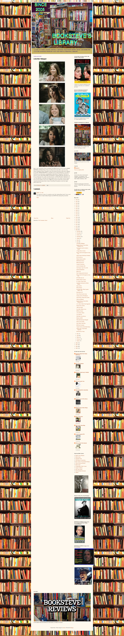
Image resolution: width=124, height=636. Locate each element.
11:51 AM (41, 192)
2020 (77, 210)
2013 (77, 222)
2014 (77, 221)
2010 (77, 228)
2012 (77, 224)
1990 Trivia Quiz (80, 307)
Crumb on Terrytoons (80, 264)
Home (52, 218)
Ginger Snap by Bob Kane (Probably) (83, 255)
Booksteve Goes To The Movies (82, 399)
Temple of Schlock (78, 467)
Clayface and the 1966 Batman (82, 295)
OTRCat (76, 472)
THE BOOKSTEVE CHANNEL (82, 390)
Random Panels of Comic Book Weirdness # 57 (82, 301)
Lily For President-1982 (81, 266)
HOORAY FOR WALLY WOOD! (82, 372)
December (79, 231)
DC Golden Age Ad (80, 277)
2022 (77, 206)
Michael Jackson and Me (81, 259)
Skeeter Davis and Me (81, 305)
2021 (77, 208)
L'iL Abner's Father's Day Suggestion (83, 303)
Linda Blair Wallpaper (81, 243)
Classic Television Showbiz (80, 463)
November (79, 233)
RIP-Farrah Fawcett (80, 262)
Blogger (72, 627)
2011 (77, 226)
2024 (77, 203)
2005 (77, 348)
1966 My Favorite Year (80, 381)
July (78, 240)
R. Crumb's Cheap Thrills (81, 281)
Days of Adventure (79, 416)
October (78, 234)
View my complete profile (79, 169)
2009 (77, 229)
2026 (77, 199)
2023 (77, 205)
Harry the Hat (79, 285)
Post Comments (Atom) (43, 220)
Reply (38, 197)
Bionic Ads (79, 271)
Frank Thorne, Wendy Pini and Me (83, 297)
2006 (77, 346)
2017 (77, 215)
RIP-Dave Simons (80, 311)
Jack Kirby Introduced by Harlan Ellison (83, 283)
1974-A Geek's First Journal (81, 443)
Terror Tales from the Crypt (82, 294)
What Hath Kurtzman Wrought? (82, 319)
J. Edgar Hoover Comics (81, 250)
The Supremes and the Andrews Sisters (82, 248)
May (78, 333)
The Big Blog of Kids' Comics (81, 466)
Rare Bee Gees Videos (81, 331)
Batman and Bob (80, 318)
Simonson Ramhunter (80, 269)
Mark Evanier (77, 464)
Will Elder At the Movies (81, 316)
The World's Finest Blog (80, 425)
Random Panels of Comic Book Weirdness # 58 (82, 246)
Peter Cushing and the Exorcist (82, 273)
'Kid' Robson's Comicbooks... (80, 460)
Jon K (38, 192)
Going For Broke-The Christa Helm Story (81, 354)
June (78, 241)
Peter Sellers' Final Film (81, 323)
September (79, 236)
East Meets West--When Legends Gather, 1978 (82, 290)
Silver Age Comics (78, 469)
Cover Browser (79, 314)
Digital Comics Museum (79, 455)
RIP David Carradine (80, 325)
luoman (64, 627)
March (78, 337)
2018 (77, 213)
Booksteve (77, 168)
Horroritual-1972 (80, 292)
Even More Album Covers (81, 309)
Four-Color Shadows (80, 363)
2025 (77, 201)
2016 (77, 217)
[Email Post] (47, 185)
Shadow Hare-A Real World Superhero (82, 329)
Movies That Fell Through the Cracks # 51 (83, 253)
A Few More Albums (80, 312)
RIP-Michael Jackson (80, 260)
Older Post (68, 218)
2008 (77, 343)
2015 (77, 219)
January (78, 340)
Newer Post (36, 218)
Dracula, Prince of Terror (81, 279)
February (78, 339)
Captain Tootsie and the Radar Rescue (83, 326)
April (78, 335)
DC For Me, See (80, 257)
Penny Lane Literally (80, 321)
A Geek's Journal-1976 (80, 434)
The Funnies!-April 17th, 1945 (82, 267)
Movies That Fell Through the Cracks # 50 (83, 275)
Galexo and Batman (80, 299)
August (78, 238)
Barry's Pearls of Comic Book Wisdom (82, 461)
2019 (77, 212)
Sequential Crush (78, 458)
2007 (77, 344)
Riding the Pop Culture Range (82, 407)
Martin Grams (78, 457)
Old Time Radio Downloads (80, 470)
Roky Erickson (79, 287)
